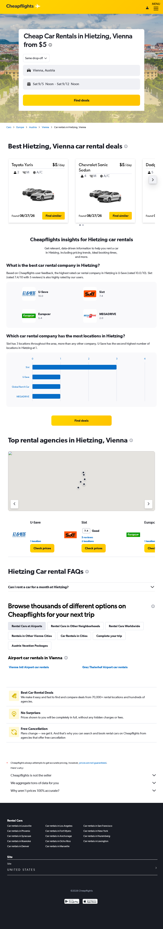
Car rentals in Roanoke (19, 841)
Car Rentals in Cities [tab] (74, 636)
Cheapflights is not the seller (31, 775)
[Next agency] (148, 504)
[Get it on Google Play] (71, 902)
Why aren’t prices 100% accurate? (35, 791)
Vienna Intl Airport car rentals (29, 667)
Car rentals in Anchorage (58, 836)
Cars (8, 127)
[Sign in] (147, 8)
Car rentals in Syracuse (19, 836)
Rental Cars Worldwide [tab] (124, 626)
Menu (156, 4)
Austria (33, 127)
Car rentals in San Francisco (97, 825)
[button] (50, 45)
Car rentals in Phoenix (18, 830)
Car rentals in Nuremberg (96, 836)
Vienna (45, 127)
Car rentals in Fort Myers (58, 830)
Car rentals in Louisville (19, 825)
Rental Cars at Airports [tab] (27, 626)
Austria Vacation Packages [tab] (30, 645)
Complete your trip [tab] (109, 636)
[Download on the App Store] (90, 902)
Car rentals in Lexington (95, 841)
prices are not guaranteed (92, 762)
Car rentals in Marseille (57, 846)
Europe (20, 127)
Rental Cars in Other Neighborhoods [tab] (75, 626)
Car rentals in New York (95, 830)
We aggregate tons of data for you (35, 783)
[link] (81, 420)
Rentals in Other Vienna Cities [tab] (32, 636)
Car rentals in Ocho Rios (58, 841)
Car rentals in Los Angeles (58, 825)
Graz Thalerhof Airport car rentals (105, 667)
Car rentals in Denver (18, 846)
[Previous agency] (14, 504)
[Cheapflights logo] (20, 6)
